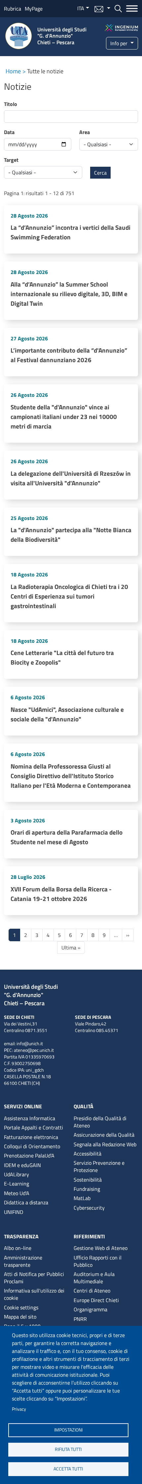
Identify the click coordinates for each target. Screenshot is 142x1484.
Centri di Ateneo (92, 1290)
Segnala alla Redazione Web (105, 1144)
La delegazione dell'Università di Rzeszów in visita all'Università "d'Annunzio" (71, 478)
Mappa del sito (20, 1317)
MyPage (34, 9)
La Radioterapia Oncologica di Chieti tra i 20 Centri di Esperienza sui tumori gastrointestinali (69, 596)
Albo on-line (17, 1248)
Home (13, 71)
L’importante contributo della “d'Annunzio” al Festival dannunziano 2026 (69, 354)
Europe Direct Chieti (96, 1300)
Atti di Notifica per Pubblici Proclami (34, 1277)
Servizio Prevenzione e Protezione (99, 1166)
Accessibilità (87, 1153)
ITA (80, 8)
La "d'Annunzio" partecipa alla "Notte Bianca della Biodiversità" (71, 534)
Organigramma (90, 1309)
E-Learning (16, 1184)
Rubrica (12, 9)
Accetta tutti (68, 1469)
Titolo (10, 104)
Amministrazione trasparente (23, 1261)
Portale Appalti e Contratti (33, 1127)
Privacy (19, 1409)
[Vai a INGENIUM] (121, 26)
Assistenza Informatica (29, 1118)
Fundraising (87, 1189)
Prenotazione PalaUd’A (29, 1155)
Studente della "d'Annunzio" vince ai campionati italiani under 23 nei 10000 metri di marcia (64, 416)
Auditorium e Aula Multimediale (94, 1277)
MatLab (82, 1198)
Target (11, 160)
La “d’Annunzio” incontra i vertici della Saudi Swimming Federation (70, 232)
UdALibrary (16, 1174)
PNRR (80, 1319)
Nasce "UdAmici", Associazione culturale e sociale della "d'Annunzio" (67, 714)
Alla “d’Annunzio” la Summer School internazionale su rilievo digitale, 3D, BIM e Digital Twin (69, 293)
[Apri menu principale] (130, 8)
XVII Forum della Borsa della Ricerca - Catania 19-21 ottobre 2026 (61, 893)
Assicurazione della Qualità (104, 1135)
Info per (119, 43)
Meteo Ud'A (16, 1193)
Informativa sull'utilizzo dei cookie (34, 1294)
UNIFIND (13, 1212)
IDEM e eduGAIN (22, 1165)
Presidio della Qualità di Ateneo (100, 1121)
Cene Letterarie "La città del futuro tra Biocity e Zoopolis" (62, 657)
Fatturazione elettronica (31, 1137)
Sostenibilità (88, 1180)
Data (9, 132)
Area (84, 132)
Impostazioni (68, 1430)
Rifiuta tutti (68, 1449)
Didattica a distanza (26, 1202)
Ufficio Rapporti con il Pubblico (98, 1261)
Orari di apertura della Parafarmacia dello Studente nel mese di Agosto (67, 836)
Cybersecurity (89, 1208)
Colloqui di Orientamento (32, 1146)
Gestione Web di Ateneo (100, 1248)
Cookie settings (21, 1307)
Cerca (100, 173)
